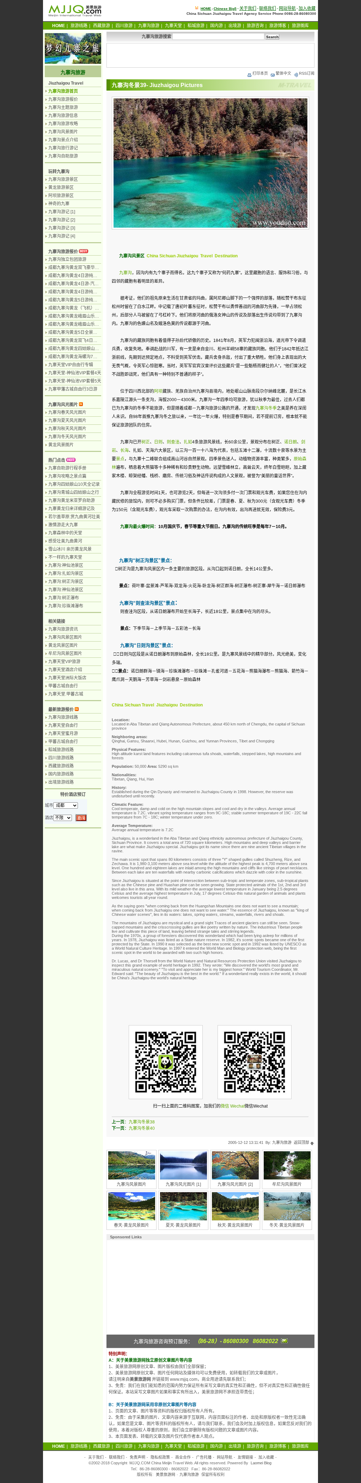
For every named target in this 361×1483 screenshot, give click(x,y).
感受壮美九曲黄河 (65, 541)
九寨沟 (125, 272)
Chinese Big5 (225, 9)
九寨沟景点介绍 (63, 139)
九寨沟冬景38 (142, 1122)
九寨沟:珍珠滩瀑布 (65, 605)
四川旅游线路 (61, 757)
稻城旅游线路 (61, 749)
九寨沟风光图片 (63, 404)
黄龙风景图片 (61, 444)
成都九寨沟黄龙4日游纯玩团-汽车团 (82, 291)
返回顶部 (302, 1142)
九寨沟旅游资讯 (63, 629)
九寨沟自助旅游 (63, 156)
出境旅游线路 (61, 782)
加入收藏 (307, 8)
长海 (124, 450)
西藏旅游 (101, 25)
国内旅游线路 (61, 774)
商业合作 (183, 1457)
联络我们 (267, 8)
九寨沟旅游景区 (63, 179)
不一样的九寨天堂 (65, 557)
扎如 (188, 442)
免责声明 (137, 1457)
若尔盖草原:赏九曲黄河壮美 (74, 516)
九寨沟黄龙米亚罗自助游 (71, 500)
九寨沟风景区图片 (65, 637)
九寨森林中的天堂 (65, 533)
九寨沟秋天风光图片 (67, 428)
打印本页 (260, 73)
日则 (158, 442)
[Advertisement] (210, 55)
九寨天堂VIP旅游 (64, 661)
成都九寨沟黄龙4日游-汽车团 (75, 283)
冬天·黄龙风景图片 (287, 1225)
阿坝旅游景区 (61, 195)
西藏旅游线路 (61, 766)
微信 (225, 1106)
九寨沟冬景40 (142, 1128)
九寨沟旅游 (148, 25)
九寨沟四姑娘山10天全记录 (74, 484)
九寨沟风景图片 (131, 1184)
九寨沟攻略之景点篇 (67, 476)
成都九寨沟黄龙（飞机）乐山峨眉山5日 (85, 308)
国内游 (216, 25)
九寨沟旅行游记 (63, 148)
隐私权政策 (160, 1457)
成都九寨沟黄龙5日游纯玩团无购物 (81, 300)
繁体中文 (283, 73)
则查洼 (173, 442)
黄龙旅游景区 (61, 187)
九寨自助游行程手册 (67, 468)
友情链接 (245, 1457)
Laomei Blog (261, 1463)
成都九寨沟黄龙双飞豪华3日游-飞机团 (84, 267)
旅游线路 (79, 25)
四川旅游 (124, 25)
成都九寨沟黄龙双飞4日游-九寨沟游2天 (85, 340)
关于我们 (247, 8)
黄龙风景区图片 (63, 645)
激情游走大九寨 (63, 524)
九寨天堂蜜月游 (63, 733)
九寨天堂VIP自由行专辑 (70, 364)
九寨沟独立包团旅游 (67, 259)
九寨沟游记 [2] (61, 219)
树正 (145, 442)
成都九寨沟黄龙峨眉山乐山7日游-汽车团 (86, 324)
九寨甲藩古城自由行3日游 (72, 389)
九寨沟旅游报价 (63, 99)
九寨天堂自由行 (63, 725)
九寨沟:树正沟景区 (65, 581)
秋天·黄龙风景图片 (235, 1225)
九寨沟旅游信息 (63, 115)
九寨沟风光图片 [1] (183, 1184)
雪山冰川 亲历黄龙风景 (70, 549)
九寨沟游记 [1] (61, 211)
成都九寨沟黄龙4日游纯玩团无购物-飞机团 (88, 275)
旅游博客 (277, 25)
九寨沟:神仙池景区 (65, 565)
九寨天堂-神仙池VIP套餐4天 (74, 372)
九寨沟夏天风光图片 (67, 420)
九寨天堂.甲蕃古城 (65, 694)
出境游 (234, 25)
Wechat (237, 1106)
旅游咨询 (255, 25)
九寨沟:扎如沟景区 (65, 573)
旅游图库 (300, 25)
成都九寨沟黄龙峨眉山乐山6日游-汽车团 (86, 316)
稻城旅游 (196, 25)
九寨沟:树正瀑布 (63, 597)
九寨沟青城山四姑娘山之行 (73, 492)
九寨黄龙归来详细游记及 (71, 508)
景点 (120, 458)
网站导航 (287, 8)
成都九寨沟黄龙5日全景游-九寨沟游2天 (85, 332)
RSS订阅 (306, 73)
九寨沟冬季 (266, 408)
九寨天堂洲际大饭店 (67, 677)
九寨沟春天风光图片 (67, 412)
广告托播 (204, 1457)
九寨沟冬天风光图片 (67, 436)
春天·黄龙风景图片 (131, 1225)
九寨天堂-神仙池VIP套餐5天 (74, 381)
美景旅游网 (165, 1474)
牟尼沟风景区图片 (65, 653)
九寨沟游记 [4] (61, 236)
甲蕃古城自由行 (63, 686)
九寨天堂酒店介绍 (65, 669)
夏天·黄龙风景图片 (183, 1225)
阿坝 (158, 391)
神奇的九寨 (58, 203)
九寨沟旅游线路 (63, 717)
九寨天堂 (173, 25)
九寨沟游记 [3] (61, 228)
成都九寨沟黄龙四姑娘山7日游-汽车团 (84, 348)
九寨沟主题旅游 (63, 107)
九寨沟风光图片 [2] (235, 1184)
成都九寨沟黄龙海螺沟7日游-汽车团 (82, 356)
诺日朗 (290, 442)
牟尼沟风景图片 (287, 1184)
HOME (206, 9)
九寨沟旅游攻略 (63, 123)
